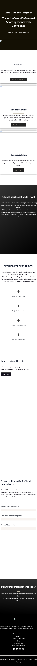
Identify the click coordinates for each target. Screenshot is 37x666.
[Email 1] (20, 649)
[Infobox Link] (18, 628)
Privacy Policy (18, 643)
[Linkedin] (17, 649)
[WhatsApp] (23, 649)
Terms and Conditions (18, 645)
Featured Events (18, 634)
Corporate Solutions (18, 638)
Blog (18, 641)
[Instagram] (14, 649)
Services (18, 636)
